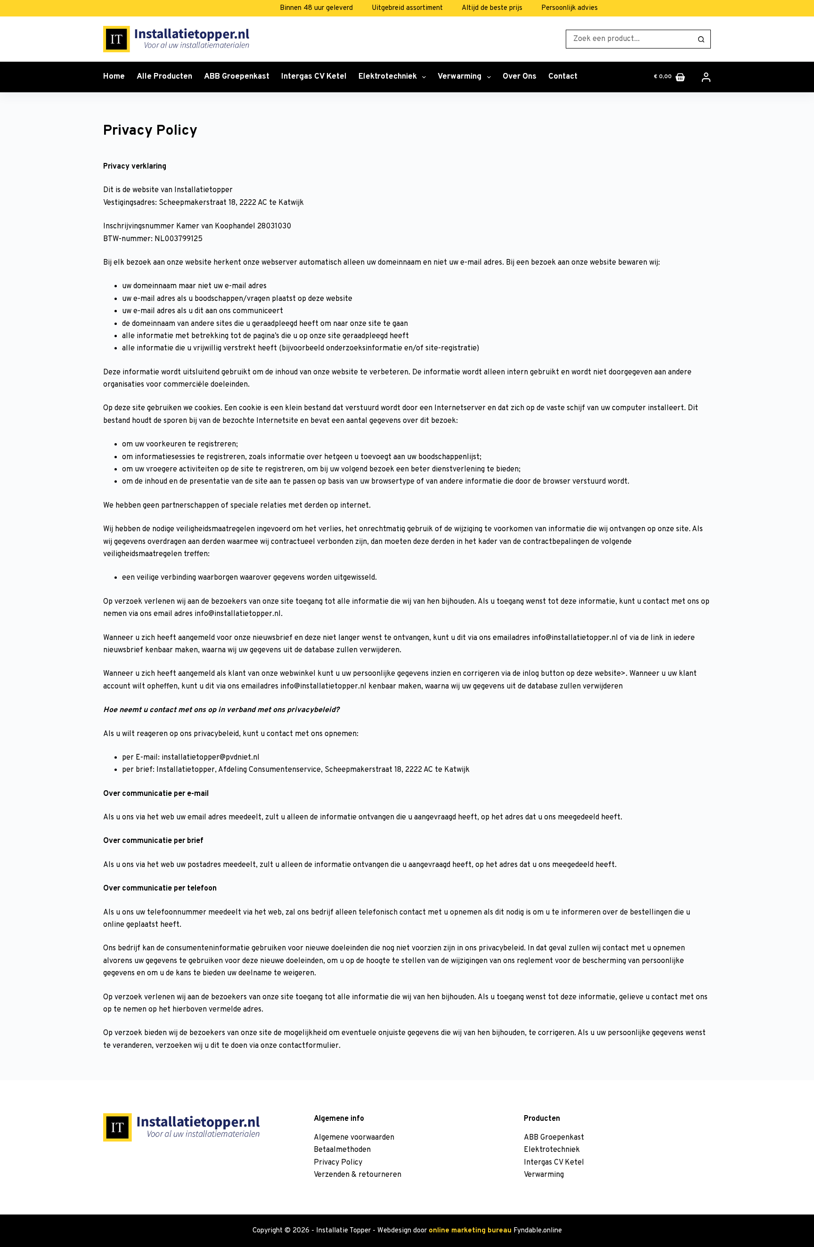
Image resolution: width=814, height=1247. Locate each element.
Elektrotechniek (387, 77)
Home (114, 77)
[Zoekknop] (701, 39)
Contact (563, 77)
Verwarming (459, 77)
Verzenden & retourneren (357, 1175)
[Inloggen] (706, 77)
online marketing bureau (470, 1230)
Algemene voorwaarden (354, 1137)
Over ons (520, 77)
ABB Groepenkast (236, 77)
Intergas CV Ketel (314, 77)
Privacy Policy (338, 1162)
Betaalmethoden (342, 1150)
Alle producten (164, 77)
